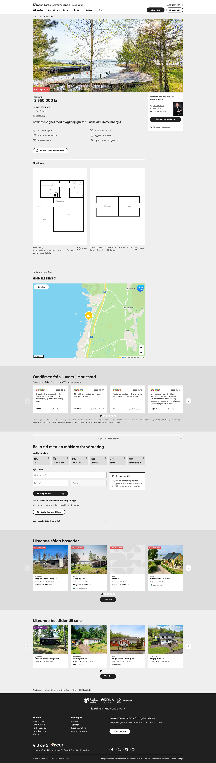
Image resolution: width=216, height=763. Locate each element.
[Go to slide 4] (109, 416)
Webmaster (156, 759)
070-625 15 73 (158, 106)
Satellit (41, 287)
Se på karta (41, 111)
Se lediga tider (44, 493)
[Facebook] (112, 749)
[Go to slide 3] (107, 416)
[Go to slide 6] (115, 416)
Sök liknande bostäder (44, 16)
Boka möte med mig (165, 119)
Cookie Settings (177, 759)
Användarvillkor (136, 759)
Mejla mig (157, 108)
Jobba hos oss (78, 731)
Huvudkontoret (39, 731)
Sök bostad (38, 10)
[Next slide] (188, 401)
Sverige (170, 5)
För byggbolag (39, 728)
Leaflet (123, 357)
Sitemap (166, 759)
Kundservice (38, 721)
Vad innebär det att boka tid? (46, 521)
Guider (89, 10)
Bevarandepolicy (122, 759)
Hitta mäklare (53, 10)
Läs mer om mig (159, 111)
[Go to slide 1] (101, 416)
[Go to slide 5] (112, 416)
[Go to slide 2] (104, 416)
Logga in (176, 10)
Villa (74, 690)
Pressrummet (77, 728)
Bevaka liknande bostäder (52, 150)
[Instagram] (126, 749)
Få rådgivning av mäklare (49, 512)
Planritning (40, 115)
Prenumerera (120, 731)
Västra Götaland (51, 690)
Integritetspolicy (107, 759)
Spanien (179, 5)
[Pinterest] (133, 749)
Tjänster (75, 725)
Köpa (76, 10)
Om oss (74, 721)
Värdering (155, 10)
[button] (88, 316)
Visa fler (108, 599)
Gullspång (65, 690)
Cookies (147, 759)
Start (100, 10)
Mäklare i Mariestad (162, 127)
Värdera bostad (40, 734)
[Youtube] (119, 749)
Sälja (65, 10)
